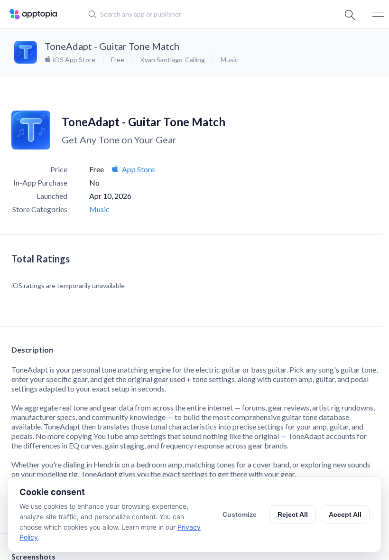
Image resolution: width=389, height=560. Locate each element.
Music (229, 60)
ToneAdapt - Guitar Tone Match (112, 46)
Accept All (345, 514)
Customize (239, 514)
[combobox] (187, 14)
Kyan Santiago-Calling (172, 60)
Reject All (293, 514)
